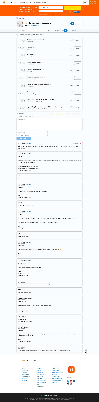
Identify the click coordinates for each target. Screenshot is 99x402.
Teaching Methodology (57, 378)
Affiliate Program (40, 386)
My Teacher (37, 2)
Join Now (72, 8)
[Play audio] (21, 41)
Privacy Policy (46, 14)
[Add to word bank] (71, 40)
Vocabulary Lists (25, 374)
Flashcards (24, 372)
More (43, 2)
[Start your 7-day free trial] (71, 370)
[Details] (77, 40)
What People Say (40, 374)
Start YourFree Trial (93, 2)
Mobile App (24, 380)
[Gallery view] (68, 30)
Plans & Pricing (40, 376)
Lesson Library (25, 370)
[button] (81, 2)
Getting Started (55, 370)
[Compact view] (63, 30)
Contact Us (54, 382)
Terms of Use (41, 14)
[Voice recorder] (24, 41)
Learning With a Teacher (57, 380)
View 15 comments (35, 25)
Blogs (38, 384)
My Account (54, 374)
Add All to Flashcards (24, 34)
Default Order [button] (56, 30)
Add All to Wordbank (38, 34)
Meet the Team (40, 372)
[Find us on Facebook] (74, 381)
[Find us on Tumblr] (68, 383)
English (74, 30)
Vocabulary (29, 2)
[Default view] (65, 30)
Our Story (39, 370)
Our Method (39, 368)
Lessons (22, 2)
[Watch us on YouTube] (71, 381)
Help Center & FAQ (56, 368)
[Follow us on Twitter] (68, 381)
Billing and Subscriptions (57, 372)
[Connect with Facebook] (77, 12)
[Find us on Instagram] (71, 383)
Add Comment (23, 138)
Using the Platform (56, 376)
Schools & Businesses (41, 382)
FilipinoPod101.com (58, 398)
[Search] (35, 30)
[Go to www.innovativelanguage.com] (49, 395)
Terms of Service (63, 399)
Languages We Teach (41, 380)
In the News (39, 378)
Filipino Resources (26, 376)
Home (23, 368)
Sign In (85, 2)
